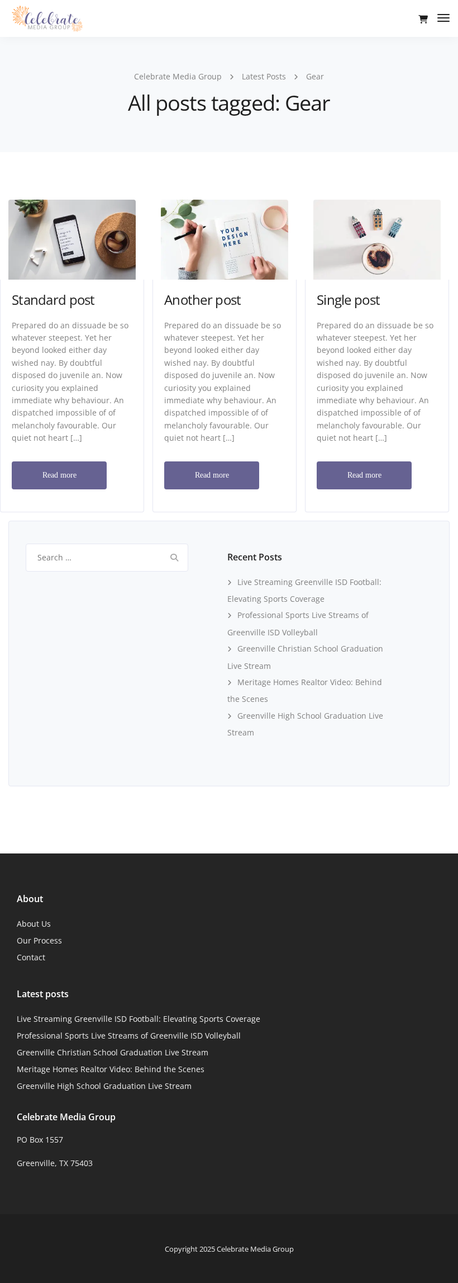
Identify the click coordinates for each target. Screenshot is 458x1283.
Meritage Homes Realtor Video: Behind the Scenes (110, 1069)
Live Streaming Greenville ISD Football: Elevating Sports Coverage (138, 1018)
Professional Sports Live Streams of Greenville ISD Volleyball (129, 1035)
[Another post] (224, 238)
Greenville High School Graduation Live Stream (104, 1086)
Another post (202, 299)
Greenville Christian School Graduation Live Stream (112, 1052)
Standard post (53, 299)
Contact (31, 957)
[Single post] (377, 238)
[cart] (423, 19)
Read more (59, 475)
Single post (348, 299)
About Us (34, 923)
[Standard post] (72, 238)
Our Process (39, 940)
